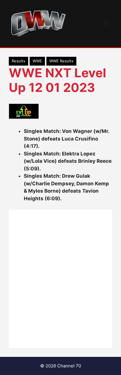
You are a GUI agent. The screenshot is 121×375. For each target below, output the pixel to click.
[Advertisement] (60, 279)
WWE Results (61, 61)
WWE (37, 61)
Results (18, 61)
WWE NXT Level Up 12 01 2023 (57, 80)
